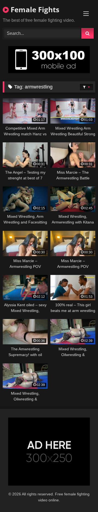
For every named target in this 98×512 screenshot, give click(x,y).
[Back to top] (81, 495)
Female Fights (34, 9)
